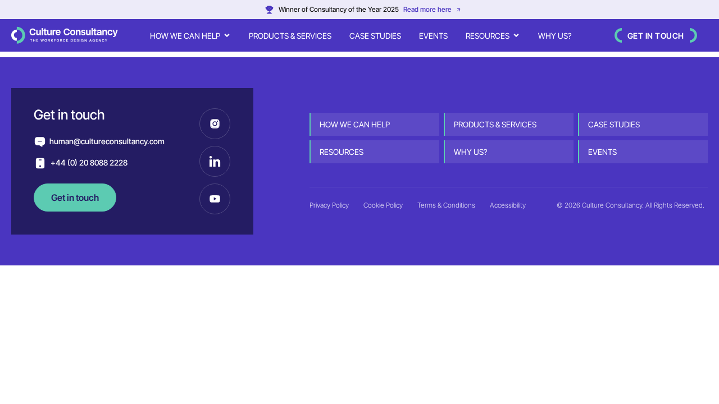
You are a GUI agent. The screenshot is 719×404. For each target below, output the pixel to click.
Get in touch (655, 35)
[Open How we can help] (227, 36)
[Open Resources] (516, 36)
